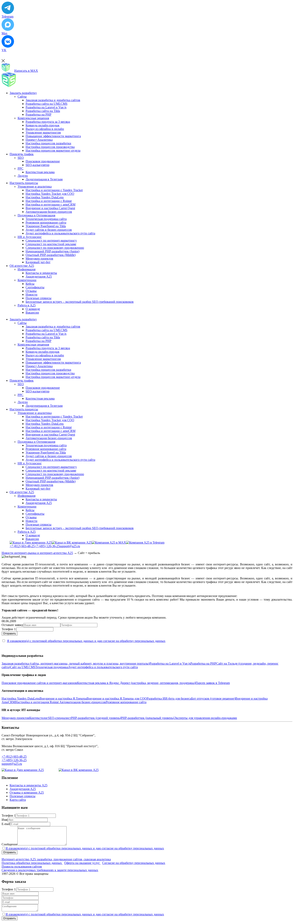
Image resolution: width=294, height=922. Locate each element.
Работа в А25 (27, 305)
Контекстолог (38, 718)
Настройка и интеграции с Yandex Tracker (54, 190)
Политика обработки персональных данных (32, 863)
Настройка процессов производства (50, 147)
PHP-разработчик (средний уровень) (96, 718)
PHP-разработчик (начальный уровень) (147, 718)
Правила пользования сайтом (22, 866)
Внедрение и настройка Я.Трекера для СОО (117, 698)
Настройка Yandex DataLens (45, 197)
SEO (21, 157)
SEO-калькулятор (37, 165)
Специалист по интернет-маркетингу (51, 240)
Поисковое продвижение (43, 161)
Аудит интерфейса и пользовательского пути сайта (60, 233)
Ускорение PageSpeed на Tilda (46, 226)
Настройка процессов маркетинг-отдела (53, 150)
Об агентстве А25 (22, 265)
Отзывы (31, 291)
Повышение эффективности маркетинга (53, 136)
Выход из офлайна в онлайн (45, 129)
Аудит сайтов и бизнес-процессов (49, 229)
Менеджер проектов (39, 258)
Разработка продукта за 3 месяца (48, 121)
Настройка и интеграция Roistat (37, 702)
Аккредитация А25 (39, 276)
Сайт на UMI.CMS (22, 667)
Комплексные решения (33, 118)
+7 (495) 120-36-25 (47, 546)
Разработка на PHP (38, 114)
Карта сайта (18, 799)
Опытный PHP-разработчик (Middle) (51, 255)
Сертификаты (35, 287)
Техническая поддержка (51, 667)
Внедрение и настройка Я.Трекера (63, 698)
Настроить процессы (24, 183)
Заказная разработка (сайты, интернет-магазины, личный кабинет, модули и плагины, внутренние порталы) (76, 663)
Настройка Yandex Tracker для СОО (50, 193)
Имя (4, 819)
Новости (31, 294)
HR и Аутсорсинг (30, 237)
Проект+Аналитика (39, 139)
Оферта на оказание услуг (82, 863)
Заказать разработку (23, 93)
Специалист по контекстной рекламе (51, 244)
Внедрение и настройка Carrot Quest (50, 208)
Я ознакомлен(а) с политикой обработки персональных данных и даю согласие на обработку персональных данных (86, 641)
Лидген (23, 175)
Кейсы (30, 283)
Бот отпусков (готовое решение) (213, 698)
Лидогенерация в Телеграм (44, 179)
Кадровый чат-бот (38, 262)
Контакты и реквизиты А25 (28, 785)
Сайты (22, 96)
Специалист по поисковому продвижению (55, 247)
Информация (26, 269)
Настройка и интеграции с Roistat (49, 201)
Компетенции (27, 280)
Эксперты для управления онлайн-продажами (205, 718)
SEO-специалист (59, 718)
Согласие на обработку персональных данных (133, 863)
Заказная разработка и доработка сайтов (53, 100)
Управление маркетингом (43, 132)
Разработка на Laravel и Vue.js (46, 107)
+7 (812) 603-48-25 (22, 546)
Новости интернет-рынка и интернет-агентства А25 (37, 553)
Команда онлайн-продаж (42, 125)
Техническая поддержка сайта (46, 219)
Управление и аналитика (35, 186)
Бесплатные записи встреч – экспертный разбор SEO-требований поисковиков (80, 301)
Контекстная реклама (40, 172)
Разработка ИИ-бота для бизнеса (169, 698)
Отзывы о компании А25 (27, 792)
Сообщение (9, 844)
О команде (33, 309)
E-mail (6, 824)
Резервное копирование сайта (46, 222)
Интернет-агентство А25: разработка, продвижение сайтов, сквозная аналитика (56, 859)
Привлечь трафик (22, 154)
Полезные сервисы (38, 298)
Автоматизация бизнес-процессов (49, 211)
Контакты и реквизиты (41, 273)
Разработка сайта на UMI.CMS (46, 103)
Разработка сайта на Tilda (43, 111)
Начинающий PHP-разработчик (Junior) (52, 251)
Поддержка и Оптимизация (36, 215)
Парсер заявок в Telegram (212, 683)
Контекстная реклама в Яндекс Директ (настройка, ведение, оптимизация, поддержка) (136, 683)
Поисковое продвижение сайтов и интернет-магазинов (39, 683)
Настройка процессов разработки (48, 143)
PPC (20, 168)
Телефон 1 (9, 815)
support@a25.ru (70, 546)
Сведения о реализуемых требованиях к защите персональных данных (50, 870)
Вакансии (32, 312)
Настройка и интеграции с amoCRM (50, 204)
